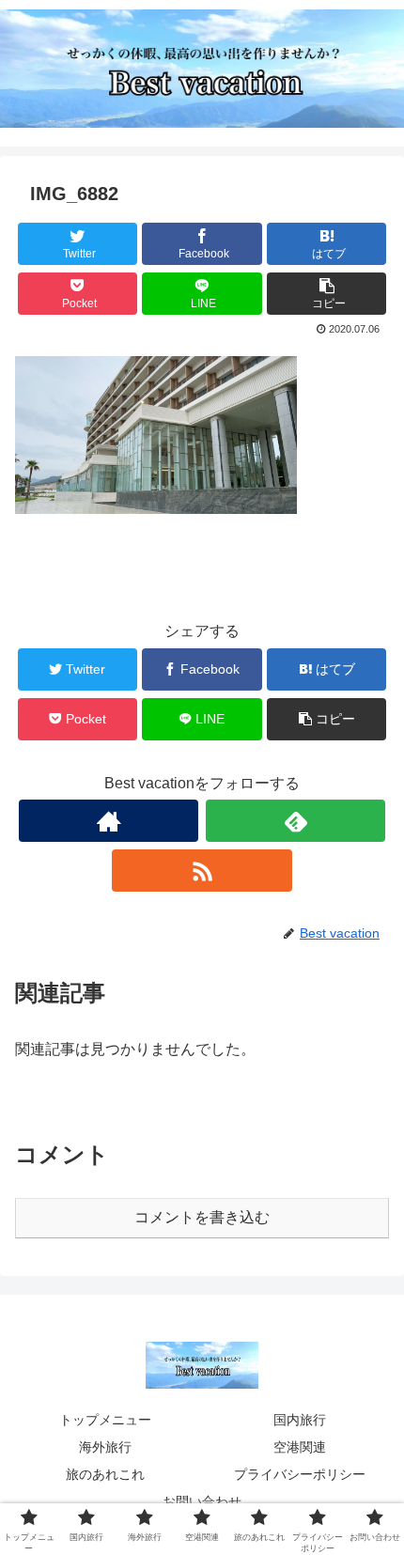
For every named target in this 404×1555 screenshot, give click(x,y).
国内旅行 (299, 1419)
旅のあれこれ (105, 1474)
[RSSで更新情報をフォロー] (201, 870)
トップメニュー (105, 1419)
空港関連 (299, 1446)
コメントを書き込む (202, 1217)
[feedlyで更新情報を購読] (295, 821)
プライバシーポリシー (299, 1474)
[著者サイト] (108, 821)
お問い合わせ (202, 1501)
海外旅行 (105, 1446)
